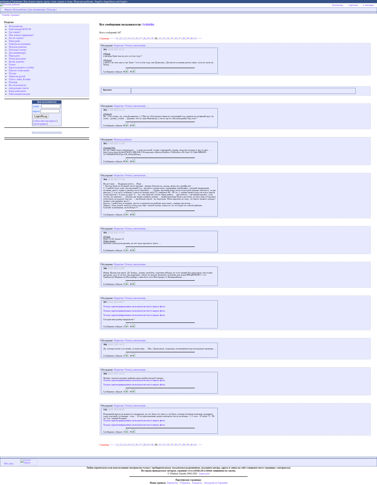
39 (187, 38)
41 (195, 38)
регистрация (40, 123)
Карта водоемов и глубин (21, 67)
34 (168, 38)
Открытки (185, 482)
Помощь (51, 9)
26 (136, 38)
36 (176, 38)
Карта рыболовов (17, 91)
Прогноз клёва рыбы (19, 70)
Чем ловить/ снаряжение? (21, 35)
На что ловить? (16, 38)
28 (144, 38)
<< (111, 38)
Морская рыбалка (18, 47)
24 (128, 38)
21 (117, 38)
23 (125, 38)
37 (179, 38)
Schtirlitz (148, 24)
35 (172, 38)
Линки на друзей (17, 76)
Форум (8, 9)
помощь (339, 5)
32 (160, 38)
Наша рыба (14, 41)
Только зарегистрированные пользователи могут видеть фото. (134, 306)
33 (164, 38)
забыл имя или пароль (45, 121)
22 (121, 38)
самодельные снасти (18, 88)
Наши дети (14, 55)
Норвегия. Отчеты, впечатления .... (131, 45)
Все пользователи (17, 85)
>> (200, 38)
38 (183, 38)
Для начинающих (36, 9)
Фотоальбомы (20, 9)
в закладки (368, 5)
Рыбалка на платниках (20, 44)
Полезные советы (17, 49)
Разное (12, 64)
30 (152, 38)
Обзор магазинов (17, 58)
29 (148, 38)
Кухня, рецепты (16, 61)
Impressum (204, 473)
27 (140, 38)
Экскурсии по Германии (215, 482)
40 (191, 38)
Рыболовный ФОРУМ (20, 29)
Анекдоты (197, 482)
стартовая (353, 5)
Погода (12, 73)
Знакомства (172, 482)
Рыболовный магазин (19, 94)
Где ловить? (14, 32)
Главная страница (10, 15)
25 (132, 38)
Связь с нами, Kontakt (19, 79)
